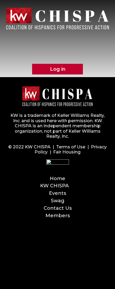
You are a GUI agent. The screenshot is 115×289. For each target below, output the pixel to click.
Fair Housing (66, 152)
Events (57, 193)
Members (57, 216)
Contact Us (58, 208)
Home (57, 178)
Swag (57, 201)
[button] (57, 42)
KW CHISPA (54, 186)
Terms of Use (70, 146)
